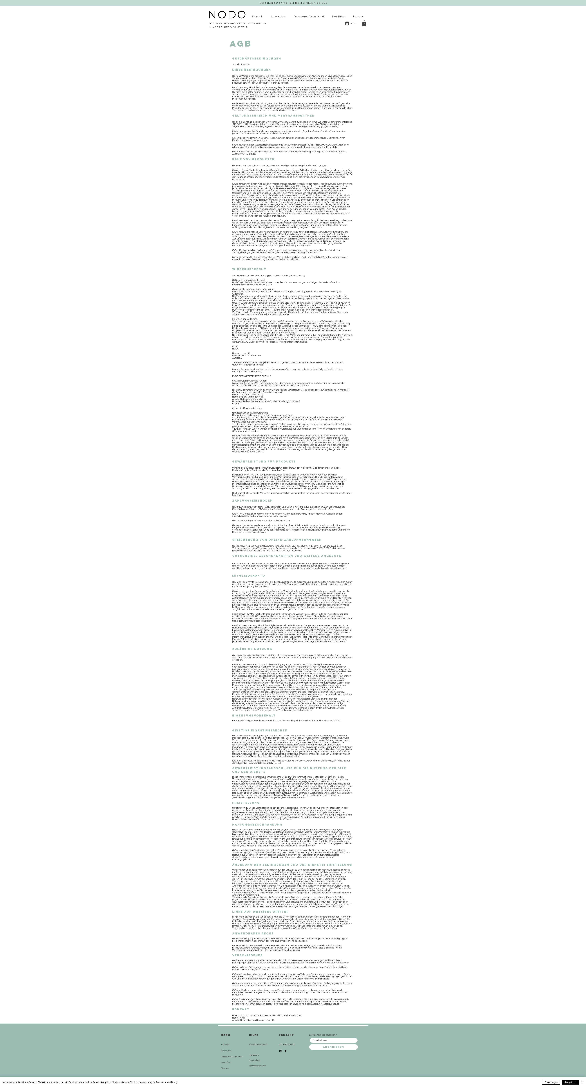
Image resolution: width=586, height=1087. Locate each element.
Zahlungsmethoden (257, 1065)
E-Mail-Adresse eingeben (322, 1035)
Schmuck (225, 1044)
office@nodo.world (287, 1044)
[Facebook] (285, 1050)
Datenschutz (254, 1060)
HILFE (253, 1035)
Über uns (225, 1068)
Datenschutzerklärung (166, 1082)
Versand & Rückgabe (258, 1044)
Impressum (254, 1055)
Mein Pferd (225, 1062)
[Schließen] (582, 1082)
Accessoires (226, 1050)
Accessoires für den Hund (232, 1056)
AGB (251, 1049)
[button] (364, 23)
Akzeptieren (570, 1082)
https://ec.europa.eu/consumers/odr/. (251, 948)
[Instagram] (280, 1050)
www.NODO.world (287, 122)
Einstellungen (551, 1082)
